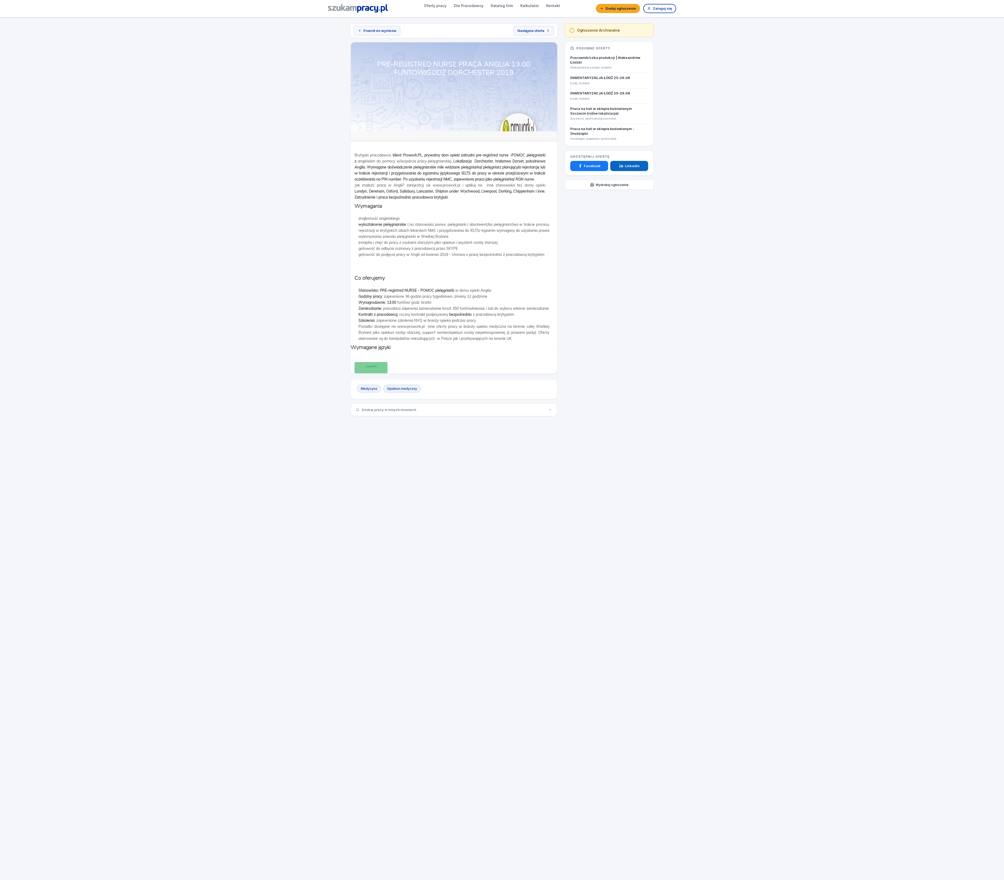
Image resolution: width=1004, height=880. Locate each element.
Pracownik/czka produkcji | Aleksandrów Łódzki (605, 59)
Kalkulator (529, 5)
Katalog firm (502, 5)
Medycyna (369, 389)
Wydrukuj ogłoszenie (612, 185)
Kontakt (553, 5)
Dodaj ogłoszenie (621, 8)
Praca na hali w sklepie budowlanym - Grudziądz (602, 131)
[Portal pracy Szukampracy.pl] (358, 8)
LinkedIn (632, 166)
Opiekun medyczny (402, 389)
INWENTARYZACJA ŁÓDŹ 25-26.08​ (600, 78)
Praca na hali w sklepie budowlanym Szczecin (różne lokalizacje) (601, 110)
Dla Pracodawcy (468, 5)
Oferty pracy (435, 5)
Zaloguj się (662, 8)
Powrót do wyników (379, 31)
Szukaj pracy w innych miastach (389, 410)
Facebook (592, 166)
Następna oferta (530, 31)
